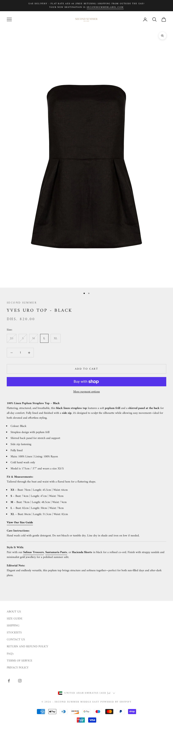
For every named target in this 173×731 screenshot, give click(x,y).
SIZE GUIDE (14, 618)
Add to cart (86, 368)
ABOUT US (14, 611)
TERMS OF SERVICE (19, 660)
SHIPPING (13, 625)
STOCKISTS (14, 632)
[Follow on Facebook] (9, 681)
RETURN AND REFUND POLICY (27, 646)
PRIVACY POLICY (17, 667)
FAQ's (10, 653)
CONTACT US (16, 639)
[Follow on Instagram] (20, 681)
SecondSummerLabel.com (105, 7)
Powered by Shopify (115, 702)
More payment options (86, 391)
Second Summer (22, 302)
